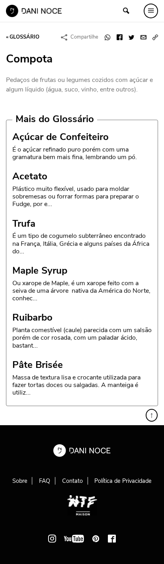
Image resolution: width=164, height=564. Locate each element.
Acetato (29, 176)
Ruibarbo (32, 317)
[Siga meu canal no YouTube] (74, 539)
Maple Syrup (39, 270)
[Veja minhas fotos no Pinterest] (96, 539)
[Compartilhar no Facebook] (119, 37)
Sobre (19, 481)
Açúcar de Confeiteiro (60, 136)
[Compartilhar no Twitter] (131, 37)
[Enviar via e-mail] (143, 37)
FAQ (44, 481)
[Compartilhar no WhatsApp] (107, 37)
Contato (72, 481)
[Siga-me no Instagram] (52, 539)
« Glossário (22, 37)
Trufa (23, 223)
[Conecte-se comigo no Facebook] (112, 539)
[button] (155, 37)
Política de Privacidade (123, 481)
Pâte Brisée (37, 364)
